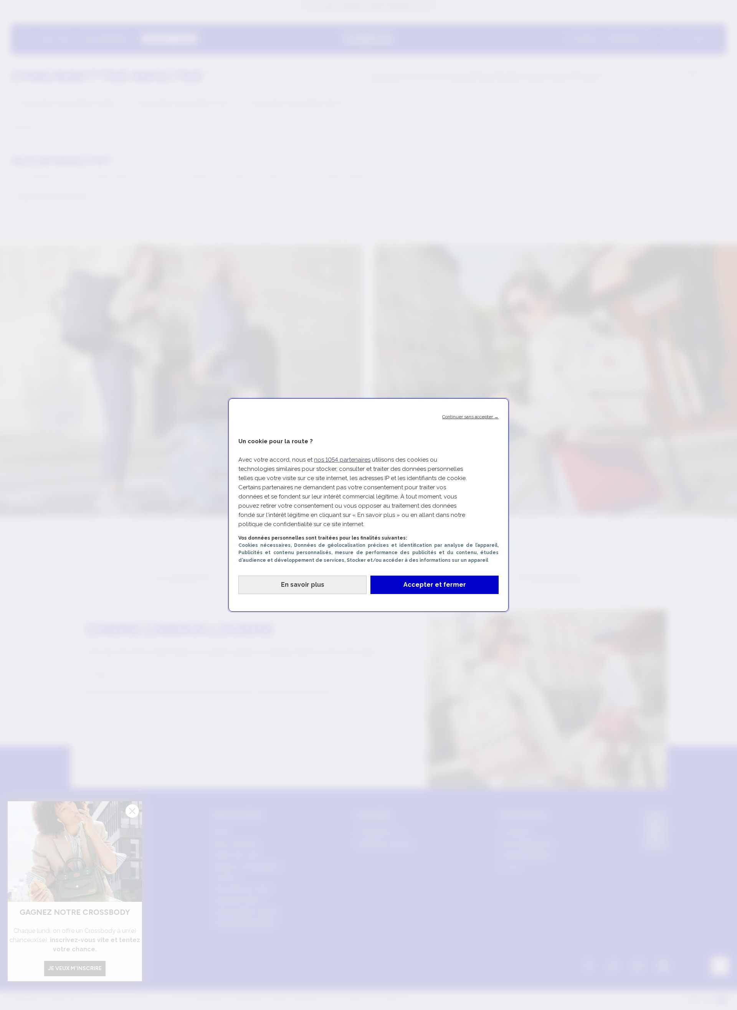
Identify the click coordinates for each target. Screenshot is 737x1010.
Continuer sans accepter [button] (470, 416)
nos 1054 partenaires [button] (342, 459)
